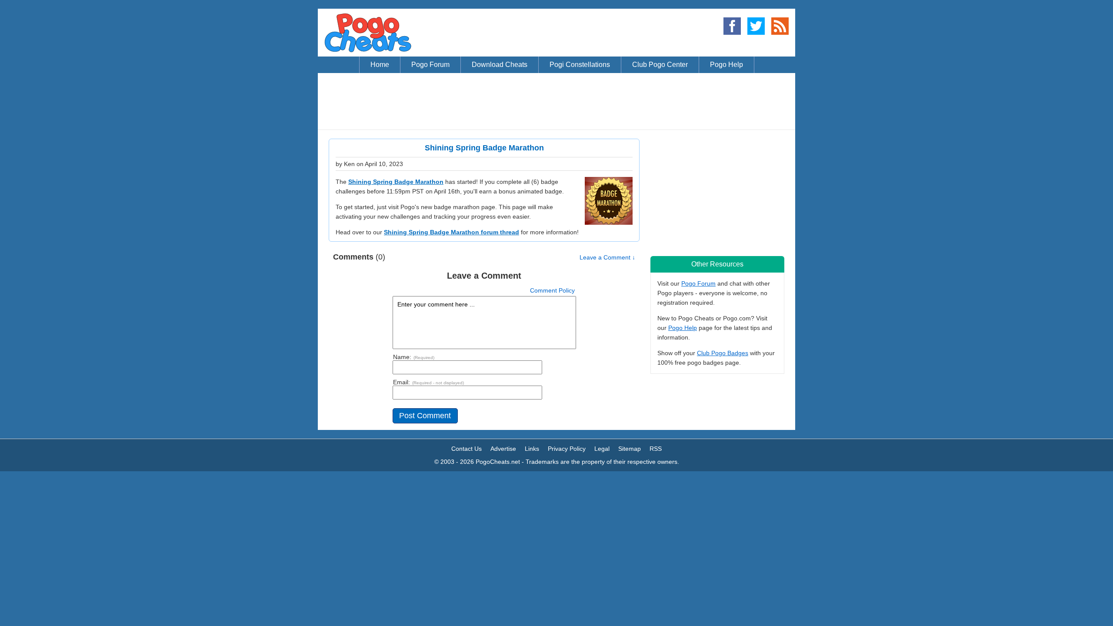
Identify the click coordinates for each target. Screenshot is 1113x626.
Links (532, 448)
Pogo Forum (698, 283)
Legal (602, 448)
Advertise (503, 448)
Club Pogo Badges (722, 353)
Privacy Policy (567, 448)
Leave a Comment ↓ (607, 257)
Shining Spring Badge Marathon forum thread (451, 232)
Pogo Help (682, 327)
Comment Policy (552, 290)
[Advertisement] (556, 101)
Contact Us (466, 448)
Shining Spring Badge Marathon (395, 181)
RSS (656, 448)
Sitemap (629, 448)
